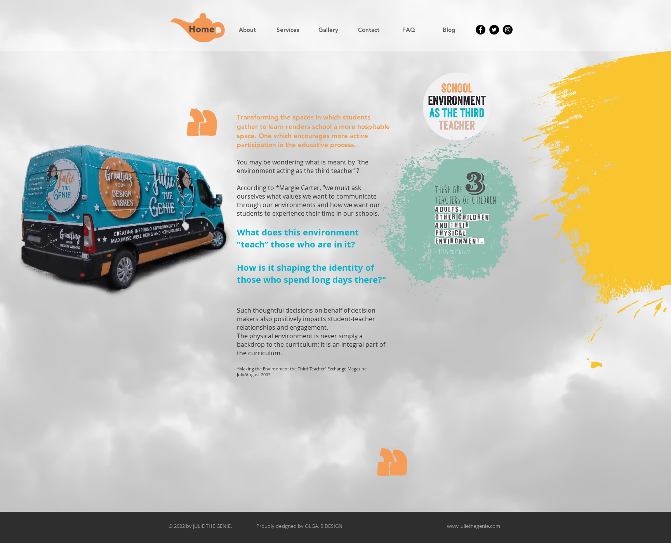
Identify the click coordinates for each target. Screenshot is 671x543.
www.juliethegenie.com (473, 525)
